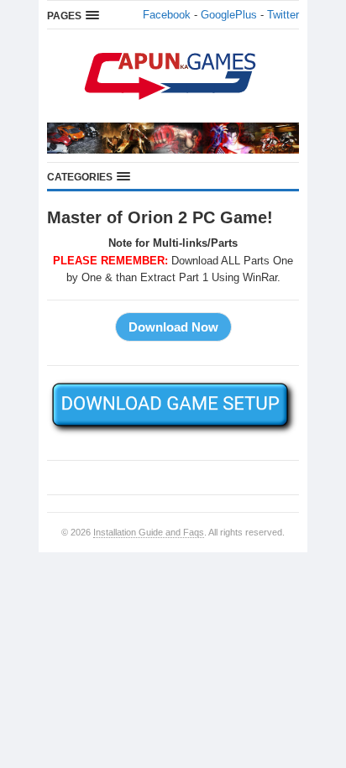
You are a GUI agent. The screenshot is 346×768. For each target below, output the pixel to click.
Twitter (283, 14)
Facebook (167, 14)
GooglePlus (229, 14)
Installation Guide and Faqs (148, 532)
